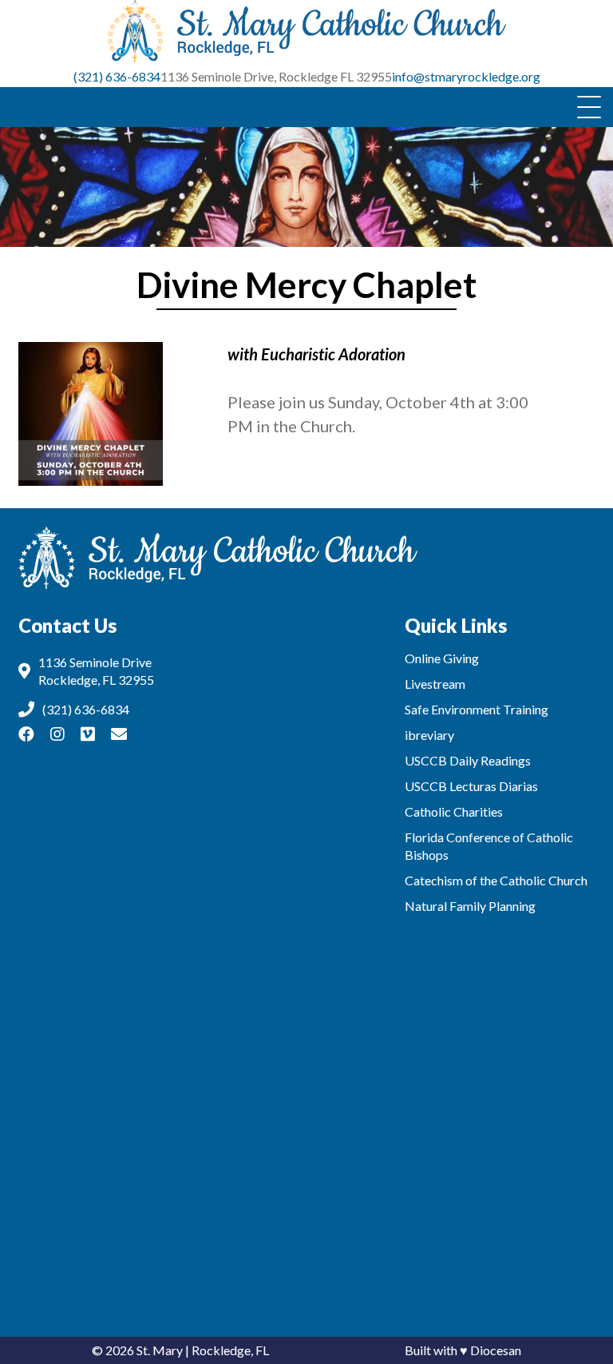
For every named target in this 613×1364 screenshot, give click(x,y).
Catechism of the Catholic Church (496, 880)
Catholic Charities (454, 811)
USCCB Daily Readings (468, 760)
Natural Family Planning (470, 905)
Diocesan (495, 1350)
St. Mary (159, 1350)
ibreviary (429, 734)
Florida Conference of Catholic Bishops (489, 845)
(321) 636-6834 (116, 76)
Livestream (435, 683)
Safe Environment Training (476, 709)
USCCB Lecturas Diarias (471, 785)
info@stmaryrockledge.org (466, 76)
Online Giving (442, 658)
